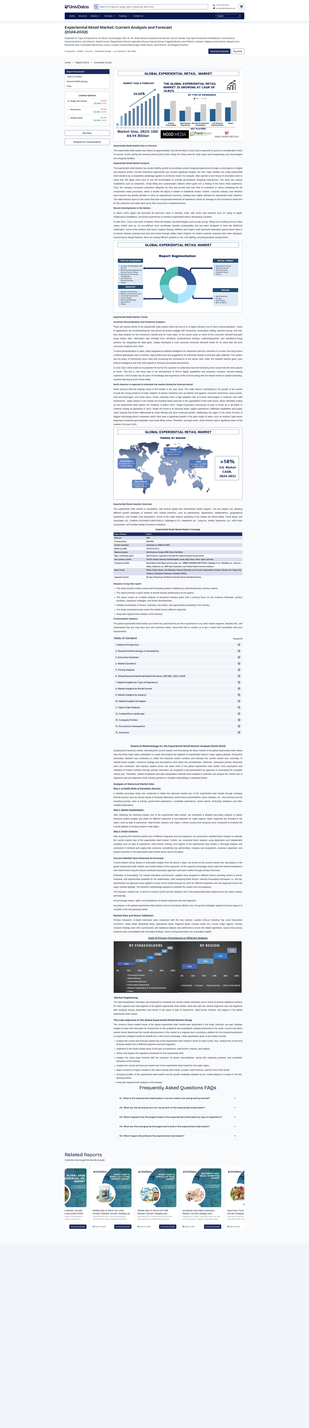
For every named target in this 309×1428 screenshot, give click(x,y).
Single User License (78, 101)
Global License (76, 118)
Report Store (82, 62)
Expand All (237, 638)
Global (80, 51)
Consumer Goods (103, 51)
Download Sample (219, 51)
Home (68, 62)
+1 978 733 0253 (222, 5)
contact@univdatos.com (226, 8)
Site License (75, 109)
